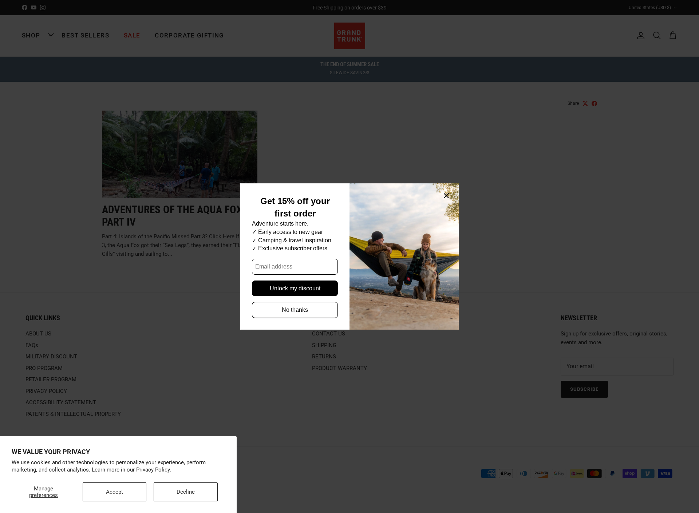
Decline (186, 492)
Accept (114, 492)
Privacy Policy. (153, 469)
